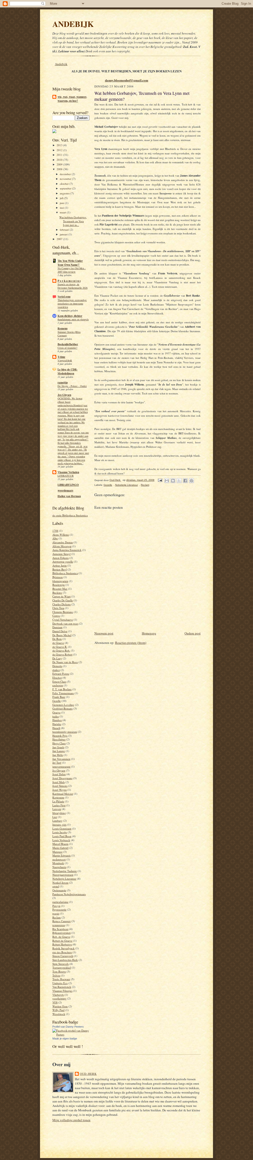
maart (63, 212)
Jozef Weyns (59, 790)
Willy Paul (58, 1010)
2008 (60, 169)
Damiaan (57, 627)
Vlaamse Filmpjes (62, 991)
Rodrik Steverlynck (63, 948)
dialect (56, 670)
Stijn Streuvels (60, 964)
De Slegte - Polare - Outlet (72, 386)
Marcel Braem (60, 844)
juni (62, 203)
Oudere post (193, 633)
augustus (65, 193)
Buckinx (57, 592)
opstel (55, 886)
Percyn (56, 906)
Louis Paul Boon (61, 836)
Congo (56, 615)
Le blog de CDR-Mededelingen (68, 371)
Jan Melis (57, 755)
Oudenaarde (59, 890)
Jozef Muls (58, 782)
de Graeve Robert (62, 654)
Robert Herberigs (62, 944)
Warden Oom (60, 1006)
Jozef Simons (59, 786)
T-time (61, 357)
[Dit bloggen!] (172, 480)
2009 (60, 164)
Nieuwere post (103, 633)
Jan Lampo (58, 751)
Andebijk (61, 64)
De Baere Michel (61, 635)
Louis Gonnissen (61, 828)
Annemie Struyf (61, 554)
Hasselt (56, 728)
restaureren (58, 925)
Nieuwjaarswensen (62, 874)
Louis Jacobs (59, 832)
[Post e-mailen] (160, 480)
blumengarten (60, 581)
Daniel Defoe (59, 631)
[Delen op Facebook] (185, 480)
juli (62, 198)
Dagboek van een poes (65, 623)
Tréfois (56, 975)
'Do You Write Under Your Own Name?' (70, 263)
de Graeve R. (59, 647)
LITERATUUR (66, 475)
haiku (55, 716)
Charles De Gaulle (62, 600)
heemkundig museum (64, 731)
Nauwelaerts (59, 867)
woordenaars (65, 490)
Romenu (62, 328)
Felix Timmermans (63, 693)
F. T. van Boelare (62, 689)
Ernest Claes (59, 681)
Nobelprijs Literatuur (64, 878)
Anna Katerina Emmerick (67, 550)
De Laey (57, 658)
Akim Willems (60, 534)
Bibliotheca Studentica (65, 573)
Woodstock (58, 1014)
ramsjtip (63, 383)
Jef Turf (56, 762)
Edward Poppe (60, 673)
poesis (55, 913)
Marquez (57, 852)
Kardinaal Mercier (62, 793)
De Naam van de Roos (65, 662)
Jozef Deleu (59, 774)
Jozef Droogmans (62, 778)
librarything (59, 813)
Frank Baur (58, 697)
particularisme (60, 902)
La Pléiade (58, 801)
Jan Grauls (58, 747)
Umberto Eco (60, 983)
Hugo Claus (59, 743)
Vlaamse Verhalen (68, 472)
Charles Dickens (61, 604)
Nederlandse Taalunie (64, 871)
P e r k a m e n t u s (69, 281)
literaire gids (59, 824)
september (66, 188)
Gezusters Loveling (63, 705)
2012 (60, 150)
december (66, 174)
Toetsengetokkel (61, 967)
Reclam (56, 917)
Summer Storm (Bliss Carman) (69, 333)
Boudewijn (58, 585)
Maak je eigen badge (64, 1038)
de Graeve (58, 643)
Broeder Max (59, 588)
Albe (55, 538)
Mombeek (58, 863)
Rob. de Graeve (61, 936)
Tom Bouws (59, 971)
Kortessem (58, 797)
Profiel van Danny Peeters (68, 1026)
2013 (60, 145)
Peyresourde (59, 909)
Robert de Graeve (62, 940)
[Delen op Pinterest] (191, 480)
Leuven (56, 809)
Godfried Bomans (62, 708)
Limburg (57, 820)
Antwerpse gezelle (62, 561)
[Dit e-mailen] (166, 480)
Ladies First (58, 805)
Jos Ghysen (64, 395)
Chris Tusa (58, 608)
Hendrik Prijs (59, 735)
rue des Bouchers (62, 952)
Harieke (56, 724)
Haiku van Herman (69, 496)
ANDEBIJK (73, 24)
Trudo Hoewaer (61, 979)
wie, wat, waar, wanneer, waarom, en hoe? (72, 99)
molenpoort (59, 859)
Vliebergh (58, 995)
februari (65, 229)
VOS (55, 1002)
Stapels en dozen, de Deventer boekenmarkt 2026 (72, 286)
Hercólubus (58, 739)
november (66, 179)
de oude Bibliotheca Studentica (70, 515)
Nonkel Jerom (60, 882)
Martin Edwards (61, 855)
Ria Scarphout (60, 929)
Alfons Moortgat (61, 546)
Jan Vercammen (61, 759)
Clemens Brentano (62, 612)
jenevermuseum (61, 766)
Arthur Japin (59, 565)
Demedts (57, 666)
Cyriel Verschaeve (62, 619)
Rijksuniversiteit (61, 933)
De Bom (57, 639)
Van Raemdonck (61, 987)
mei (62, 207)
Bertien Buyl (59, 569)
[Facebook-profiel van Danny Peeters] (70, 1034)
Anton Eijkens (60, 558)
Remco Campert (61, 921)
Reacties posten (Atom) (130, 642)
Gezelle (56, 701)
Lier (54, 817)
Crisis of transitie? (67, 347)
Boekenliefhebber (68, 344)
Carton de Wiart (61, 596)
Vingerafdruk (65, 360)
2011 (60, 155)
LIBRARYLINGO (68, 485)
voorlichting (59, 998)
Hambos (57, 720)
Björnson (57, 577)
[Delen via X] (179, 480)
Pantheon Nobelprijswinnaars (69, 894)
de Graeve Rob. (61, 650)
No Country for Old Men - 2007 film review (72, 269)
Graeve (56, 712)
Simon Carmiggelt (62, 956)
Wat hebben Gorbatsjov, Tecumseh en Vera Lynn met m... (73, 221)
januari (64, 234)
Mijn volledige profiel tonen (71, 1120)
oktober (64, 183)
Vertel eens (64, 297)
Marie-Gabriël (60, 848)
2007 (60, 239)
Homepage (149, 633)
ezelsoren (57, 685)
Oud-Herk (88, 1074)
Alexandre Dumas (62, 542)
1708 (55, 530)
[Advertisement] (152, 619)
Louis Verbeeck (61, 840)
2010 (60, 160)
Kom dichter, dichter (70, 316)
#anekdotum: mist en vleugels (73, 319)
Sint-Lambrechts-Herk (65, 960)
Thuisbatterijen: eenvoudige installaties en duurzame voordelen (72, 303)
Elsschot (57, 677)
